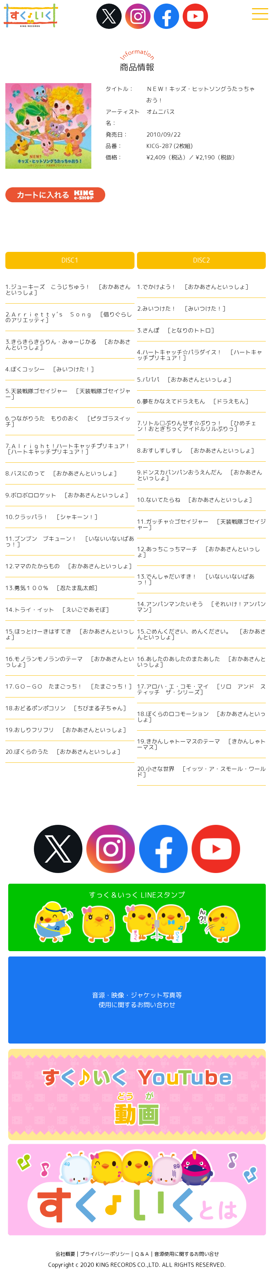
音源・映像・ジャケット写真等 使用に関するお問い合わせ (137, 1000)
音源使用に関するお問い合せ (186, 1254)
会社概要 (65, 1254)
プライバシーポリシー (105, 1254)
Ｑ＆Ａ (142, 1254)
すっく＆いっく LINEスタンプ (137, 895)
